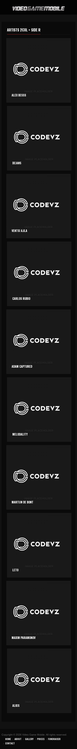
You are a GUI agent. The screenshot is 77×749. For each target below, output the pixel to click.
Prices (40, 739)
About (18, 739)
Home (8, 739)
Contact (10, 743)
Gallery (29, 739)
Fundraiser (54, 739)
